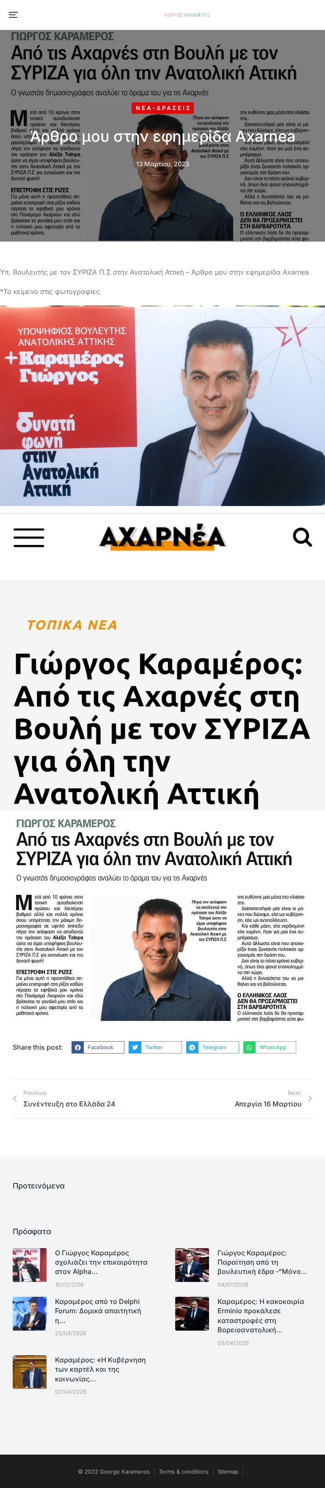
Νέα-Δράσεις (164, 108)
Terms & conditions (184, 1471)
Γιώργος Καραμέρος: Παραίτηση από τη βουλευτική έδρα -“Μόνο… (262, 1262)
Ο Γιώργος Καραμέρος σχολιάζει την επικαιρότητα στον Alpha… (101, 1262)
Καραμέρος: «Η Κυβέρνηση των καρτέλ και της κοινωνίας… (100, 1369)
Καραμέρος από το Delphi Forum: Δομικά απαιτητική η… (98, 1311)
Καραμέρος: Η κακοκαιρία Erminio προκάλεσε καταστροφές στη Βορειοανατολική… (261, 1315)
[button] (13, 15)
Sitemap (228, 1471)
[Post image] (30, 1265)
